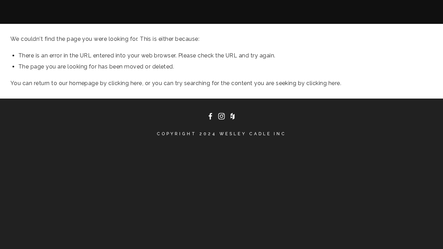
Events (91, 10)
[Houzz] (232, 116)
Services (129, 10)
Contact (172, 10)
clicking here (125, 83)
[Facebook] (210, 116)
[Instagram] (221, 116)
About (22, 10)
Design (56, 10)
